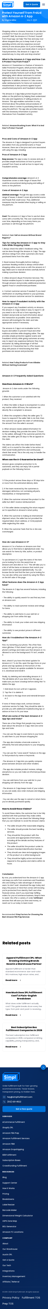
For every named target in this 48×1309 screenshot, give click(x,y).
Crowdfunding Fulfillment (14, 1165)
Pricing (5, 1193)
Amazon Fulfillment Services (16, 1138)
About (5, 1243)
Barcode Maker (9, 1210)
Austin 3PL (7, 1254)
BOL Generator (9, 1226)
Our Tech (6, 1265)
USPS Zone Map (9, 1221)
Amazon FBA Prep (10, 1133)
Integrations (8, 1271)
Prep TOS (7, 1303)
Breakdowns (8, 1199)
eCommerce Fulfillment (13, 1122)
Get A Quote (32, 4)
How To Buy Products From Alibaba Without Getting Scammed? (21, 363)
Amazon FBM (8, 1144)
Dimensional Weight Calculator (17, 1215)
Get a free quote (24, 1109)
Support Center (9, 1183)
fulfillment (38, 898)
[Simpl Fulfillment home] (8, 4)
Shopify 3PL (7, 1127)
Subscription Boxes (11, 1160)
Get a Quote (8, 1260)
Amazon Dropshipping (13, 1149)
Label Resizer (8, 1204)
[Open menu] (43, 4)
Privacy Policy (10, 1297)
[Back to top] (43, 1067)
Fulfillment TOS (31, 1297)
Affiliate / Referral (10, 1281)
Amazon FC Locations (12, 1232)
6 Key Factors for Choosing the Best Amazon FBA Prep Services (22, 915)
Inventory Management (13, 1276)
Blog (4, 1177)
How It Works (8, 1188)
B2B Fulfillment (9, 1155)
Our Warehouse (9, 1249)
